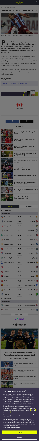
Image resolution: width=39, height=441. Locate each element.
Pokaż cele (19, 437)
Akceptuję (19, 432)
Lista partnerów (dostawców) (11, 427)
